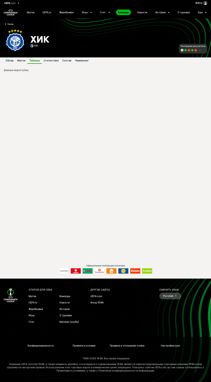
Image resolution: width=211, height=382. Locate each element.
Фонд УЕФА (97, 302)
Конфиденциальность (41, 345)
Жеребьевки (36, 309)
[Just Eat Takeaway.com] (111, 271)
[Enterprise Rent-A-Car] (88, 271)
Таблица (34, 60)
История (64, 309)
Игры (32, 315)
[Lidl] (123, 271)
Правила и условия (84, 345)
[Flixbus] (147, 271)
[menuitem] (31, 12)
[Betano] (135, 271)
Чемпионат (82, 60)
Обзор (10, 60)
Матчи (21, 60)
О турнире (65, 315)
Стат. (32, 321)
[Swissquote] (100, 271)
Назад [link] (10, 24)
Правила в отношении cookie (127, 345)
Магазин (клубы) (69, 321)
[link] (30, 12)
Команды (64, 296)
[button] (87, 12)
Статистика (51, 60)
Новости (64, 302)
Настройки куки (170, 345)
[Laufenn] (64, 271)
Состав (66, 60)
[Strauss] (76, 271)
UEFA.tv (33, 302)
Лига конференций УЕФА (10, 12)
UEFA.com (96, 296)
